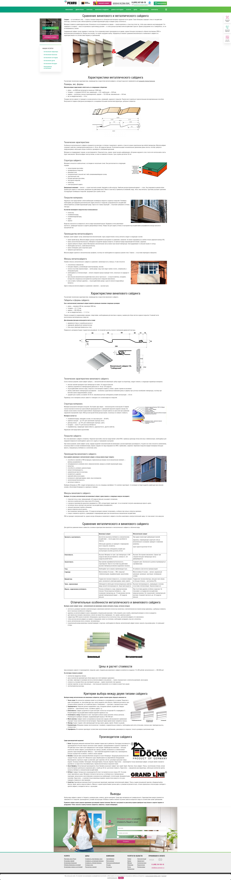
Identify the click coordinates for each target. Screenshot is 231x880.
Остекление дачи (49, 60)
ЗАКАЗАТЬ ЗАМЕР (104, 3)
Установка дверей (69, 861)
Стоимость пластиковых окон (93, 859)
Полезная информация (113, 863)
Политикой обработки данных (144, 837)
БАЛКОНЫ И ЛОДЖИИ (102, 9)
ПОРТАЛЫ (89, 9)
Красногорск (141, 865)
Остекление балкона (50, 54)
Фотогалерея (110, 861)
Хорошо (121, 877)
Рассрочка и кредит (91, 867)
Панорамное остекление (48, 67)
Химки (129, 861)
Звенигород (140, 861)
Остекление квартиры (51, 51)
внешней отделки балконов (147, 81)
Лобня (129, 859)
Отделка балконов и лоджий (72, 865)
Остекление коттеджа (51, 57)
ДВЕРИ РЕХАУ (80, 9)
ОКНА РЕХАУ (69, 9)
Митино (129, 863)
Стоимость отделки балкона (93, 863)
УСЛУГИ (128, 9)
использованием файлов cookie (153, 876)
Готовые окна (89, 865)
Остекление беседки (50, 63)
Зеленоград (130, 869)
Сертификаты (110, 859)
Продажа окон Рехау (70, 859)
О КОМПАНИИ (144, 9)
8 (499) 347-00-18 (139, 2)
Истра (129, 867)
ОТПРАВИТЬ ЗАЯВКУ (50, 37)
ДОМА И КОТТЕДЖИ (117, 9)
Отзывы (108, 865)
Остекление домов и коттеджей (73, 867)
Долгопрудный (141, 859)
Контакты (109, 867)
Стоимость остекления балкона (94, 861)
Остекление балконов (70, 863)
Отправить (126, 841)
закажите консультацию (141, 4)
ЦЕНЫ (135, 9)
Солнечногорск (141, 863)
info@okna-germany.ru (158, 868)
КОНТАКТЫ (154, 9)
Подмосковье (141, 867)
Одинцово (130, 865)
